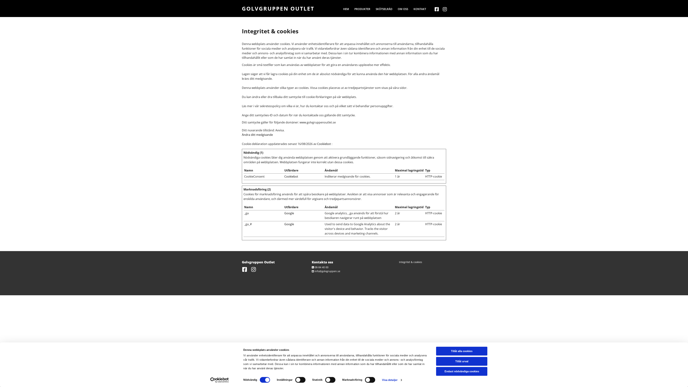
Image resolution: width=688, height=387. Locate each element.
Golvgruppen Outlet (278, 8)
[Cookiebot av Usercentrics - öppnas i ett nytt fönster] (219, 380)
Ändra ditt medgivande (257, 135)
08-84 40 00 (321, 267)
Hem (346, 9)
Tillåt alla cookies (461, 351)
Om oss (403, 9)
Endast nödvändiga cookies (462, 371)
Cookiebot (324, 144)
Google (289, 213)
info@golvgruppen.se (327, 271)
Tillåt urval (461, 361)
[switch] (300, 380)
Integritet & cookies (410, 262)
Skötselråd (384, 9)
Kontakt (420, 9)
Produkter (362, 9)
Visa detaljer (390, 379)
